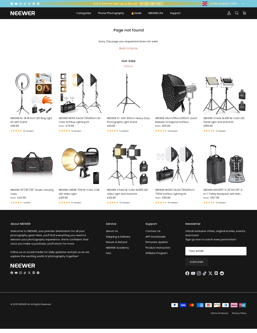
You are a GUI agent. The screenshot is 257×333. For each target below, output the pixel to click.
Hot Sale (128, 61)
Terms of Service (219, 313)
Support (175, 13)
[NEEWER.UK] (22, 13)
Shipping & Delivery (118, 236)
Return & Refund (116, 242)
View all (128, 66)
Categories (83, 13)
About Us (112, 231)
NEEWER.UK (24, 304)
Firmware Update (156, 242)
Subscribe (197, 262)
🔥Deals (136, 13)
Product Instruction (157, 247)
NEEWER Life (155, 13)
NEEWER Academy (117, 247)
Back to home (128, 48)
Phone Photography (111, 13)
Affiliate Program (156, 253)
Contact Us (152, 231)
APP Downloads (155, 236)
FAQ (108, 253)
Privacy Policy (239, 313)
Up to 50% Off (128, 3)
